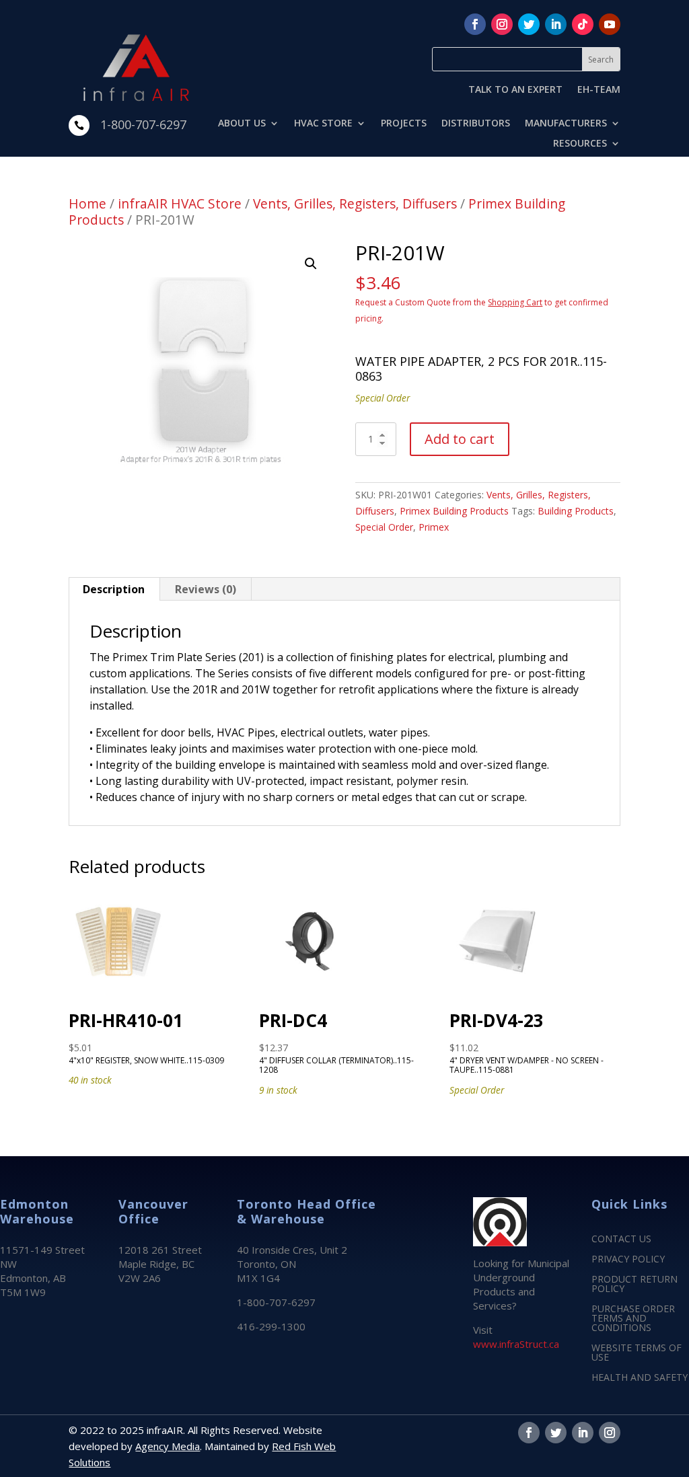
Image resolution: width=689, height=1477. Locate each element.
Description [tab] (114, 589)
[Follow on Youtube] (609, 24)
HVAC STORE (323, 123)
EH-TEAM (598, 90)
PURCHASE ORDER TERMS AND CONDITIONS (633, 1319)
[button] (311, 264)
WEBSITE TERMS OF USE (636, 1353)
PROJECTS (404, 123)
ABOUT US (242, 123)
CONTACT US (621, 1239)
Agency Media (167, 1446)
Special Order (384, 527)
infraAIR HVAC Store (180, 203)
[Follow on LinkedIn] (556, 24)
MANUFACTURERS (566, 123)
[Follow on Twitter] (529, 24)
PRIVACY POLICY (628, 1259)
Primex (434, 527)
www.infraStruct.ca (516, 1344)
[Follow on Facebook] (475, 24)
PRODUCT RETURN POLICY (634, 1285)
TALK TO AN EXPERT (515, 90)
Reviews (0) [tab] (205, 589)
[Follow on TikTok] (582, 24)
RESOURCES (580, 144)
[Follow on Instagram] (502, 24)
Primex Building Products (454, 510)
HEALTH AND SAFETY (639, 1378)
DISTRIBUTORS (475, 123)
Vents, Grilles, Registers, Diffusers (355, 203)
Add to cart (460, 439)
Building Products (576, 510)
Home (87, 203)
